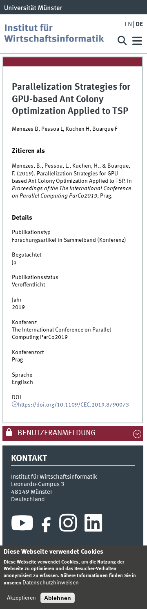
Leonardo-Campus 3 (38, 484)
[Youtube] (22, 525)
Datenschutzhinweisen (50, 583)
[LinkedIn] (93, 525)
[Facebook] (46, 525)
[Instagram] (68, 525)
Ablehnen (57, 598)
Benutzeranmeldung (56, 433)
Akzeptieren (21, 598)
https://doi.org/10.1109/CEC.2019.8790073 (73, 405)
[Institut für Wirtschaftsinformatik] (57, 33)
